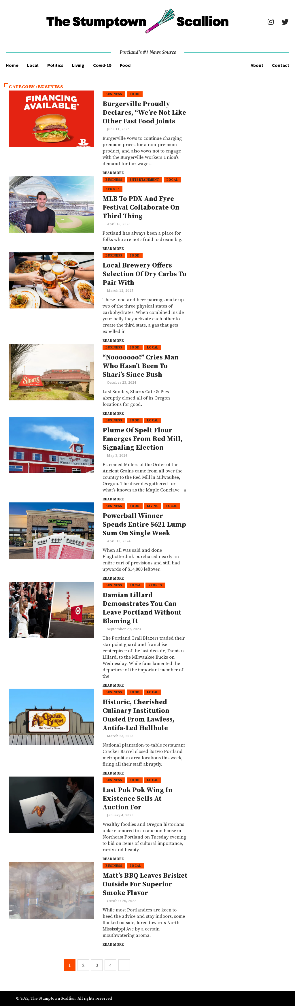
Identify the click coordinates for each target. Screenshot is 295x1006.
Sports (112, 189)
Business (113, 94)
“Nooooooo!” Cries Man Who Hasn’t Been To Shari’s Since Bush (141, 366)
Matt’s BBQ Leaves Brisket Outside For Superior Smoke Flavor (145, 884)
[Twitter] (285, 21)
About (257, 65)
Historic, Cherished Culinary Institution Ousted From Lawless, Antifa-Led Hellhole (139, 715)
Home (12, 65)
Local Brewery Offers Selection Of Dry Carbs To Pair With (144, 274)
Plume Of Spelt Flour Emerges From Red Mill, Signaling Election (143, 439)
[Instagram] (270, 21)
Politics (55, 65)
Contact (280, 65)
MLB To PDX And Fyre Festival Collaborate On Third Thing (141, 208)
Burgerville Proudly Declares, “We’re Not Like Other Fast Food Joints (144, 113)
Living (78, 65)
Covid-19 (102, 65)
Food (125, 65)
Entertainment (144, 180)
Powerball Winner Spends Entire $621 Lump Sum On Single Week (144, 525)
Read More (113, 173)
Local (33, 65)
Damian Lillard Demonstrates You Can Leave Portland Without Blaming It (142, 608)
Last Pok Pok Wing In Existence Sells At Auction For (138, 799)
